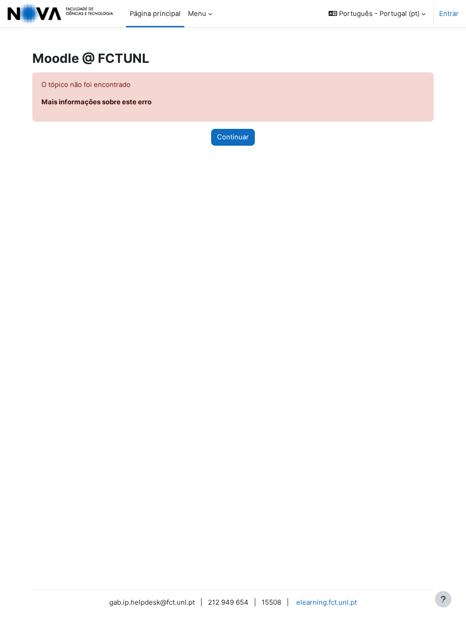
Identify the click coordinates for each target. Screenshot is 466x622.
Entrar (449, 14)
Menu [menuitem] (197, 14)
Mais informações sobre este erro (96, 102)
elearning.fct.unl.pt (326, 602)
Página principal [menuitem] (155, 14)
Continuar (233, 137)
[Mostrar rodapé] (443, 599)
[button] (377, 13)
